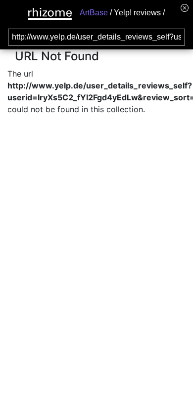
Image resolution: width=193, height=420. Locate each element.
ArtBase (94, 12)
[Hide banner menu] (184, 7)
